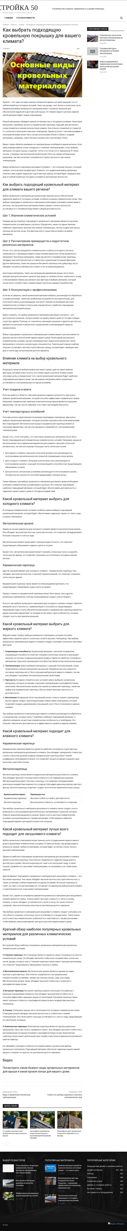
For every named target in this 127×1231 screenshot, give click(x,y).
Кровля (21, 25)
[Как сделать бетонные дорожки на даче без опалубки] (8, 1183)
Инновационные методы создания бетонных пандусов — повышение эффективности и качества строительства (69, 1183)
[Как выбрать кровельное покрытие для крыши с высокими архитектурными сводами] (42, 1119)
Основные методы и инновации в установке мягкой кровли (109, 50)
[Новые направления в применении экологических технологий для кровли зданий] (92, 64)
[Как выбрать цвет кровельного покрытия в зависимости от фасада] (69, 1119)
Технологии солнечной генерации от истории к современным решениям (68, 1198)
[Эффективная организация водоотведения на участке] (8, 1196)
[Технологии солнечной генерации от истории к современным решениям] (50, 1198)
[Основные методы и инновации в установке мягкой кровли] (92, 51)
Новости (14, 25)
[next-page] (8, 1144)
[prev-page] (4, 1144)
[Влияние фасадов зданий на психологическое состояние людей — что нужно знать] (50, 1168)
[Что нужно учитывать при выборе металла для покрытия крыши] (15, 1119)
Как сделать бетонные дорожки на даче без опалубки (25, 1183)
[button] (121, 18)
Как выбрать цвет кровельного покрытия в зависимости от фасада (69, 1133)
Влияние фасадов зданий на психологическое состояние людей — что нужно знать (69, 1167)
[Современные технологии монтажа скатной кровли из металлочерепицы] (92, 38)
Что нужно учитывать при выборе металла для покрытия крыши (15, 1133)
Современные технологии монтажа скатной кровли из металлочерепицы (111, 37)
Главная (6, 25)
